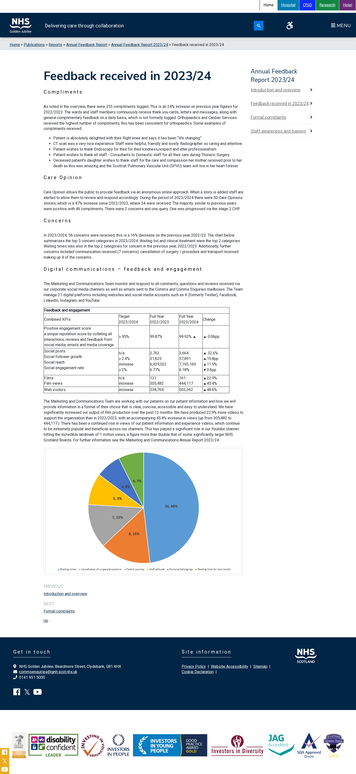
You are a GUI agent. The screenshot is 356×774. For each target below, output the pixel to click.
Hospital (288, 5)
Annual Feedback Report (86, 44)
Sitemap (260, 666)
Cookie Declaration (198, 672)
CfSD (307, 5)
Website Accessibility (229, 666)
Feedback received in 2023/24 (280, 103)
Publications (34, 44)
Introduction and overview (65, 593)
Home (15, 44)
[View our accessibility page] (289, 27)
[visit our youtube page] (37, 693)
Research (327, 5)
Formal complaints (59, 611)
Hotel (347, 5)
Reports (55, 44)
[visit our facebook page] (16, 693)
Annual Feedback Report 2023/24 (139, 44)
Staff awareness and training (278, 131)
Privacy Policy (194, 666)
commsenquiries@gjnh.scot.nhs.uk (48, 672)
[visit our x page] (27, 693)
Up (46, 620)
